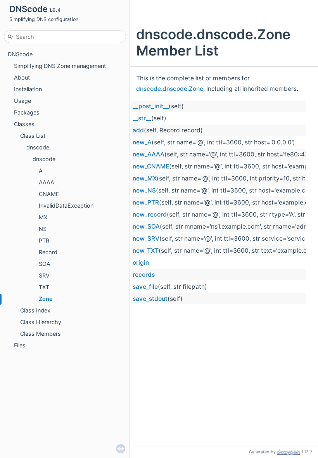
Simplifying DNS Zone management (60, 65)
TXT (44, 287)
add (138, 130)
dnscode (37, 147)
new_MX (145, 178)
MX (43, 217)
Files (20, 345)
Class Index (35, 310)
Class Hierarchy (40, 322)
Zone (46, 298)
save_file (145, 286)
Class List (32, 135)
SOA (44, 263)
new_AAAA (148, 154)
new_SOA (146, 226)
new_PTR (146, 202)
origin (141, 262)
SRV (44, 275)
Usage (22, 100)
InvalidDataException (66, 205)
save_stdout (150, 298)
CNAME (49, 194)
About (22, 77)
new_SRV (146, 238)
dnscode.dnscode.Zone (169, 88)
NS (43, 229)
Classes (24, 124)
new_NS (144, 190)
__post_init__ (151, 106)
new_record (150, 214)
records (144, 274)
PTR (44, 240)
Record (48, 252)
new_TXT (146, 250)
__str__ (142, 118)
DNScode (20, 54)
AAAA (46, 182)
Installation (28, 89)
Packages (27, 112)
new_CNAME (151, 166)
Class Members (40, 333)
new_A (142, 142)
